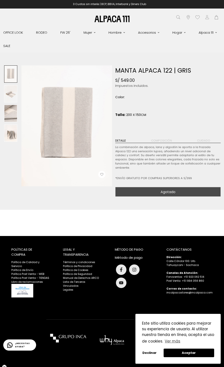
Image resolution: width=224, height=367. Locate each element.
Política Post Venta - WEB (27, 274)
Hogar (177, 32)
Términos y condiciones (79, 262)
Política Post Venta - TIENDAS (30, 278)
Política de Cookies (75, 270)
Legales (68, 290)
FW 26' (65, 32)
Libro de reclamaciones (27, 282)
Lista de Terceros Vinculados (74, 284)
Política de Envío (22, 270)
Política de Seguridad (77, 274)
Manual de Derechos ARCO (81, 278)
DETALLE (120, 141)
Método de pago (129, 257)
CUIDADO (203, 141)
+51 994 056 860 (193, 281)
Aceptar (189, 353)
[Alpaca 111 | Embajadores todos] (112, 18)
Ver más (172, 341)
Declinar (149, 353)
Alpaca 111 (206, 32)
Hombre (115, 32)
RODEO (41, 32)
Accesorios (147, 32)
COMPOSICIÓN (161, 141)
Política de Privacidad (77, 266)
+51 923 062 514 (194, 277)
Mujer (88, 32)
